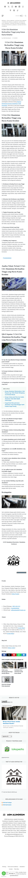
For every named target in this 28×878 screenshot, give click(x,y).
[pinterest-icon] (14, 10)
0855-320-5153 (16, 606)
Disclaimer (22, 866)
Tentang (4, 866)
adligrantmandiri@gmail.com (18, 610)
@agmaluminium (7, 258)
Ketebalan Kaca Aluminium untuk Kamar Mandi (18, 671)
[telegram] (23, 654)
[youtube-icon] (16, 6)
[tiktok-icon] (17, 10)
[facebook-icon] (5, 6)
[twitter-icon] (9, 6)
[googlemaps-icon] (10, 10)
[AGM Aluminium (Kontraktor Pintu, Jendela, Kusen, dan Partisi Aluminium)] (14, 3)
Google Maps (21, 628)
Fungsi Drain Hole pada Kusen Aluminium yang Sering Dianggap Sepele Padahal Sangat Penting (14, 404)
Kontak (11, 869)
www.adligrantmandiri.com (21, 572)
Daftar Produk (15, 594)
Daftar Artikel (11, 647)
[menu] (3, 16)
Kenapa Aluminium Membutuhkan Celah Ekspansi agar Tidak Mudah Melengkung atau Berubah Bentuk (15, 393)
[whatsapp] (18, 654)
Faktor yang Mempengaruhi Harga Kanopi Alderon (7, 671)
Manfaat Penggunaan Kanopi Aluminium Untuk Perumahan (11, 103)
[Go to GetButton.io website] (3, 876)
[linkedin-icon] (19, 6)
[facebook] (4, 654)
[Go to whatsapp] (4, 873)
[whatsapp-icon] (23, 6)
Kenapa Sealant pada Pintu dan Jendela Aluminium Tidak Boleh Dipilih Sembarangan (14, 398)
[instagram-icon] (12, 6)
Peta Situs (16, 869)
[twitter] (9, 654)
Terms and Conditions (13, 866)
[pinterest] (14, 654)
